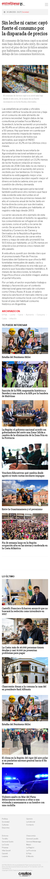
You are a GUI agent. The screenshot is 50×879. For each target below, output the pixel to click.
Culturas (5, 825)
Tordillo (5, 839)
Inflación (13, 318)
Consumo (41, 315)
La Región (30, 848)
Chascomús (31, 836)
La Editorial (30, 822)
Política (5, 819)
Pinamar (5, 848)
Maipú (28, 845)
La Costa (5, 845)
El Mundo (30, 856)
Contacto (30, 825)
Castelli (5, 854)
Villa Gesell (6, 851)
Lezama (5, 856)
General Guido (7, 842)
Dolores (5, 836)
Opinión (29, 819)
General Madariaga (33, 842)
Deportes (5, 828)
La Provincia (31, 851)
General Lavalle (32, 839)
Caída (4, 318)
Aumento (30, 315)
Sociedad (25, 12)
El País (4, 315)
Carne (20, 315)
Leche (12, 315)
